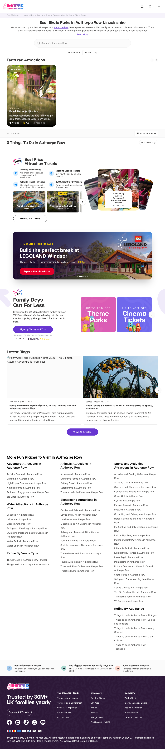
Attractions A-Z (64, 712)
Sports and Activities (62, 15)
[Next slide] (156, 60)
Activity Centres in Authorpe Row (24, 474)
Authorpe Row (43, 15)
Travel (94, 707)
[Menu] (158, 6)
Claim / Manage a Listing (136, 703)
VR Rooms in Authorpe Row (128, 601)
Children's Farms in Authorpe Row (78, 478)
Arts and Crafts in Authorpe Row (131, 482)
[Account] (149, 6)
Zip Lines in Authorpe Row (20, 496)
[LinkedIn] (17, 723)
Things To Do (97, 717)
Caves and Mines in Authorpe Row (78, 514)
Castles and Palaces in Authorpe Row (80, 510)
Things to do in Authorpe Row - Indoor (27, 559)
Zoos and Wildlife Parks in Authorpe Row (81, 492)
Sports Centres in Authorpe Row (131, 587)
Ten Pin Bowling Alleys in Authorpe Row (135, 592)
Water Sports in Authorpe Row (23, 545)
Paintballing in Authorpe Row (129, 561)
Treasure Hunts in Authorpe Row (77, 570)
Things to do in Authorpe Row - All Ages (135, 615)
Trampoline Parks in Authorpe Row (132, 596)
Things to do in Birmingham (69, 703)
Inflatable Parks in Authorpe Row (131, 548)
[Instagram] (34, 723)
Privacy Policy (131, 712)
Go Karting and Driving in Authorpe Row (135, 514)
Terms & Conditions (133, 717)
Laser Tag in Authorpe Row (128, 557)
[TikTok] (26, 723)
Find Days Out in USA (100, 722)
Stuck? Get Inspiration (67, 707)
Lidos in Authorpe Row (18, 523)
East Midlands (13, 15)
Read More (82, 34)
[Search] (142, 6)
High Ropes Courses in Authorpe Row (26, 483)
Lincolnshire (28, 15)
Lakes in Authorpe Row (19, 519)
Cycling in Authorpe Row (127, 500)
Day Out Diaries (98, 698)
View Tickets (74, 53)
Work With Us (131, 698)
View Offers (91, 53)
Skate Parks (80, 15)
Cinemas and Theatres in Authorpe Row (135, 487)
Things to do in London (67, 698)
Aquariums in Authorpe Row (75, 474)
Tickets (94, 712)
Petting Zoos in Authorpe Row (76, 483)
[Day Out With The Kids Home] (13, 6)
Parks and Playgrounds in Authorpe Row (28, 492)
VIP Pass (95, 703)
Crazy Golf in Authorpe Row (128, 496)
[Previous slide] (152, 60)
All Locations (63, 717)
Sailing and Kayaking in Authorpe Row (27, 528)
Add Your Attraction (133, 707)
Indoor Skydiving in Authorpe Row (132, 535)
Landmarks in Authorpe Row (75, 519)
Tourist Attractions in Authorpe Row (79, 561)
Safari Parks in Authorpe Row (75, 487)
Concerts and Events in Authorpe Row (134, 491)
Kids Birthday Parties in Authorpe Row (134, 552)
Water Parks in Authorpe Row (22, 541)
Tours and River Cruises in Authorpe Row (81, 566)
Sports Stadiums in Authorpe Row (78, 540)
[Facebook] (9, 723)
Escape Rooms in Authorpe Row (131, 505)
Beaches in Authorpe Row (20, 514)
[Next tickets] (82, 202)
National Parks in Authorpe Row (23, 487)
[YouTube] (42, 723)
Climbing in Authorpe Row (20, 478)
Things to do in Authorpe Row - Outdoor (28, 564)
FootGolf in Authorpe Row (127, 509)
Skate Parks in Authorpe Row (129, 574)
